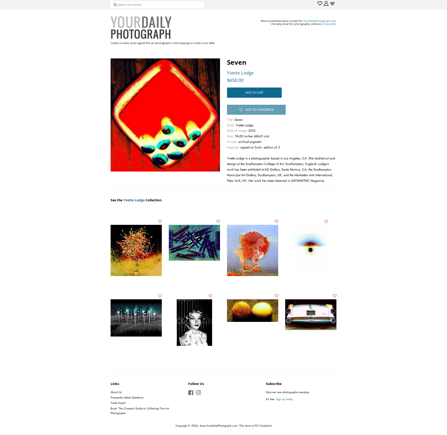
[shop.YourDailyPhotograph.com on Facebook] (190, 394)
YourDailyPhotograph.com (319, 21)
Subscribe (330, 24)
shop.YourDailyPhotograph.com (218, 426)
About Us (116, 392)
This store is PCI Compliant (255, 426)
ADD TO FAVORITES (259, 109)
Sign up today (284, 399)
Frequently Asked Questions (127, 397)
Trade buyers (118, 403)
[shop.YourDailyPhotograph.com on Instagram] (198, 394)
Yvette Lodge (240, 73)
